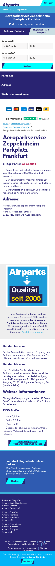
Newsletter (27, 551)
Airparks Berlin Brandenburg (14, 503)
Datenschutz (13, 544)
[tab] (14, 31)
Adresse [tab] (6, 85)
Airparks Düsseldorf (11, 509)
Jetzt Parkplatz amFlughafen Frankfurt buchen (28, 443)
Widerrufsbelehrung (31, 544)
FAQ (12, 10)
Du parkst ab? (8, 41)
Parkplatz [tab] (7, 76)
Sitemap (43, 548)
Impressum (22, 10)
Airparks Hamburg (10, 515)
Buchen (15, 481)
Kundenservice (20, 542)
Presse (33, 542)
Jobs (48, 542)
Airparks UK (7, 532)
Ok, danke (27, 561)
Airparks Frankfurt (10, 512)
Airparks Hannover (10, 518)
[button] (15, 46)
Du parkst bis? (8, 53)
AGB (45, 544)
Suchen (27, 66)
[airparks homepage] (10, 3)
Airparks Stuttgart (10, 530)
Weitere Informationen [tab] (15, 94)
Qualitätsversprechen (33, 332)
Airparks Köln (8, 520)
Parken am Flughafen (11, 501)
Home (5, 10)
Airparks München (10, 527)
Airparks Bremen (9, 506)
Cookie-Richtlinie (37, 557)
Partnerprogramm (16, 548)
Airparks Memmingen (11, 524)
